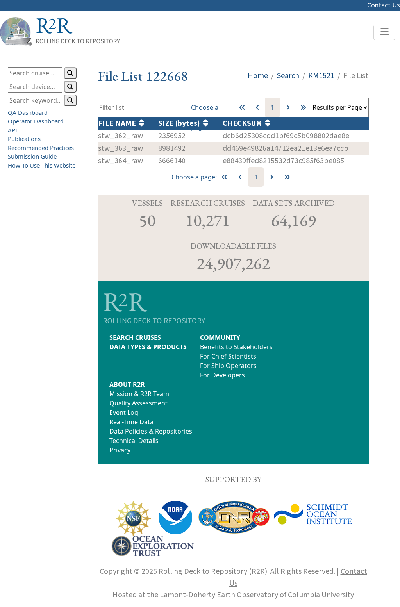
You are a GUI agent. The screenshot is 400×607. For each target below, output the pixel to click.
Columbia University (321, 594)
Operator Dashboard (36, 121)
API (12, 130)
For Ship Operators (228, 365)
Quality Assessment (138, 403)
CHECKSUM (244, 123)
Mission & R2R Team (139, 393)
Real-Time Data (131, 422)
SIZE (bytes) (180, 123)
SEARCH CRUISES (135, 337)
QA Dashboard (28, 112)
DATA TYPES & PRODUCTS (148, 347)
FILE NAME (118, 123)
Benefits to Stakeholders (236, 347)
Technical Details (134, 440)
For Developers (222, 375)
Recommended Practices (41, 148)
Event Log (123, 412)
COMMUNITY (220, 337)
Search (288, 75)
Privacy (119, 450)
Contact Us (383, 5)
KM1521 (321, 75)
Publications (24, 139)
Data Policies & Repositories (150, 431)
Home (258, 75)
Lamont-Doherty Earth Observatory (219, 594)
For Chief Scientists (228, 356)
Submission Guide (32, 156)
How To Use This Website (41, 165)
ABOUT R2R (127, 384)
